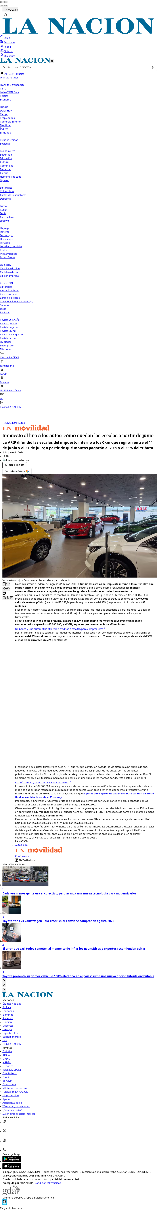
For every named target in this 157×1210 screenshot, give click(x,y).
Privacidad (55, 1183)
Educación (6, 158)
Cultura (4, 162)
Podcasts (5, 250)
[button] (78, 233)
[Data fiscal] (4, 1204)
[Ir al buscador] (5, 15)
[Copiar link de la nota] (4, 593)
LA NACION (9, 423)
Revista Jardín (8, 338)
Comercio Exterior (10, 121)
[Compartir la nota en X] (8, 598)
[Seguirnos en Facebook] (4, 1122)
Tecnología (6, 235)
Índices (4, 129)
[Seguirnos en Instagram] (4, 1141)
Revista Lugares (9, 327)
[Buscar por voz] (152, 67)
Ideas (3, 308)
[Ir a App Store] (11, 1168)
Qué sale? (5, 264)
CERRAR (4, 2)
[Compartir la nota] (4, 589)
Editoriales (6, 187)
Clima (3, 88)
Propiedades (7, 118)
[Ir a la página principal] (78, 33)
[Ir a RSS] (4, 1150)
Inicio (7, 37)
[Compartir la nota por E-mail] (11, 598)
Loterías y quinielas (11, 246)
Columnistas (7, 191)
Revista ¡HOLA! (8, 323)
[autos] (26, 430)
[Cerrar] (52, 61)
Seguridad (6, 154)
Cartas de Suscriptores (13, 195)
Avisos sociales (8, 294)
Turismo (5, 231)
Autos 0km (21, 845)
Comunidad (6, 165)
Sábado (4, 305)
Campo (4, 114)
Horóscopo (6, 239)
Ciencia (4, 173)
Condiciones (42, 1183)
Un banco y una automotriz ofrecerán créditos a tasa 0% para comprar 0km (59, 629)
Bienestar (5, 169)
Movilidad (5, 125)
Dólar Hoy (6, 110)
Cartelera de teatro (11, 272)
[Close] (4, 980)
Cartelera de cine (10, 268)
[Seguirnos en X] (4, 1131)
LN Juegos (5, 228)
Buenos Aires (7, 151)
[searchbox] (77, 67)
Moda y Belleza (8, 253)
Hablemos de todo (10, 176)
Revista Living (8, 331)
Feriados (5, 242)
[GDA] (11, 1194)
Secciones (9, 42)
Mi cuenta (9, 56)
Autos (21, 423)
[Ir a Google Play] (11, 1161)
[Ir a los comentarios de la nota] (8, 584)
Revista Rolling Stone (12, 334)
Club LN (8, 51)
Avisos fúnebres (9, 290)
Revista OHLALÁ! (9, 320)
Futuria (4, 107)
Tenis (3, 213)
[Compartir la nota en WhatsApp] (8, 589)
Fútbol (3, 206)
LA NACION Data (9, 92)
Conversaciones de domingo (16, 301)
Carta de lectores (10, 297)
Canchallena (7, 217)
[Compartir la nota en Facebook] (4, 598)
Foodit (7, 46)
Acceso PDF (6, 283)
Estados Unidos (9, 140)
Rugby (3, 209)
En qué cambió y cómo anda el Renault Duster (42, 782)
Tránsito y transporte (12, 85)
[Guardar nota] (4, 584)
